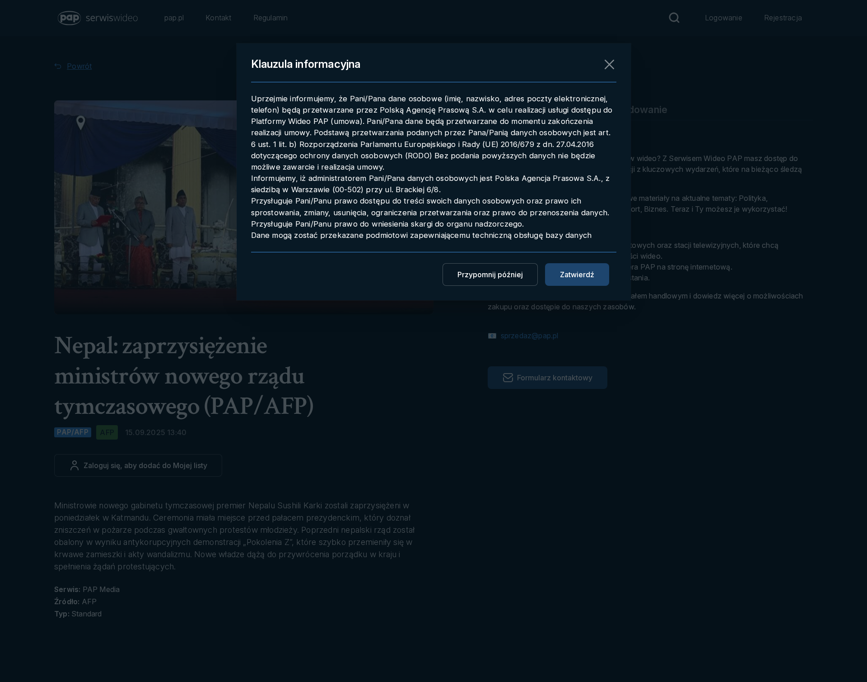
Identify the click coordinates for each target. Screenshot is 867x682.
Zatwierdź (577, 274)
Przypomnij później (490, 274)
